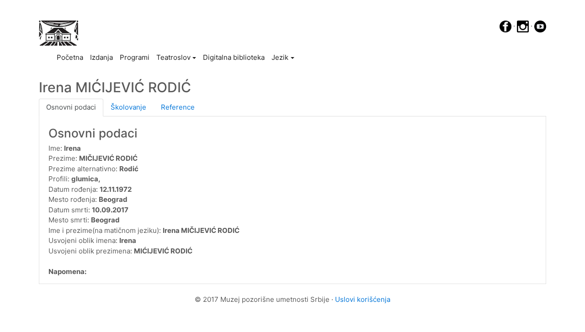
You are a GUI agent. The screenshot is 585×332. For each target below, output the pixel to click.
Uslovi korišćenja (362, 299)
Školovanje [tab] (128, 107)
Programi (134, 57)
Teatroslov (173, 57)
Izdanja (101, 57)
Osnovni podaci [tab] (71, 107)
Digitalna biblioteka (234, 57)
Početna (71, 57)
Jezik (279, 57)
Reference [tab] (178, 107)
